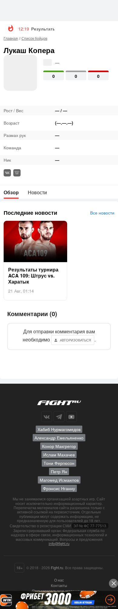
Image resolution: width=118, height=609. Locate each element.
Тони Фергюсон (59, 463)
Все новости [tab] (102, 213)
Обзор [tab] (11, 192)
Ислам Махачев (59, 455)
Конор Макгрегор (59, 446)
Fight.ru (57, 567)
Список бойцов (34, 38)
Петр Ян (59, 471)
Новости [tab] (37, 192)
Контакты (59, 585)
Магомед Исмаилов (59, 480)
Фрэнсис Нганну (59, 488)
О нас (59, 579)
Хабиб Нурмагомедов (59, 429)
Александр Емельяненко (59, 438)
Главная (11, 38)
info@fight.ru (59, 543)
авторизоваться (75, 340)
